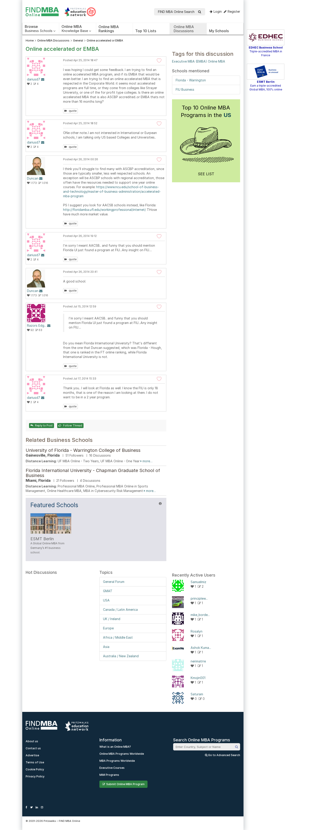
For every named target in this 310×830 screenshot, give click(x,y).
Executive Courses (112, 767)
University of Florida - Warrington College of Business (83, 450)
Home (30, 40)
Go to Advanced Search (223, 755)
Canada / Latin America (120, 609)
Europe (108, 628)
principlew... (199, 598)
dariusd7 (33, 79)
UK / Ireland (111, 619)
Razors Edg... (36, 325)
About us (32, 741)
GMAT (107, 591)
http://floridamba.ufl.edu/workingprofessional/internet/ (104, 210)
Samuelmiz (198, 582)
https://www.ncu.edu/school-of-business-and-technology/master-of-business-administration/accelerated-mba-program (112, 191)
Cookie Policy (35, 769)
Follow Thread (72, 425)
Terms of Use (35, 762)
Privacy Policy (35, 776)
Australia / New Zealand (121, 656)
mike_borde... (200, 615)
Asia (106, 647)
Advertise (32, 755)
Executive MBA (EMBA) (189, 61)
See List (206, 174)
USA (106, 600)
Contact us (33, 748)
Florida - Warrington (191, 80)
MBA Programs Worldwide (117, 760)
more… (147, 461)
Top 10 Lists (145, 31)
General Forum (113, 582)
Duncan (32, 178)
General (78, 40)
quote (72, 110)
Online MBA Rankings (108, 28)
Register (234, 11)
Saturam (197, 694)
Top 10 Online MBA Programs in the (206, 111)
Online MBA (216, 61)
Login (218, 11)
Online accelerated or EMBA (105, 40)
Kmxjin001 (198, 678)
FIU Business (185, 89)
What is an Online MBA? (115, 746)
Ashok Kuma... (201, 648)
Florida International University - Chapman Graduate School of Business (93, 473)
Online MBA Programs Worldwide (121, 753)
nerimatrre (198, 661)
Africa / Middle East (118, 637)
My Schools (219, 31)
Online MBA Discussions (184, 28)
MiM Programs (109, 774)
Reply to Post (43, 425)
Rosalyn (196, 631)
